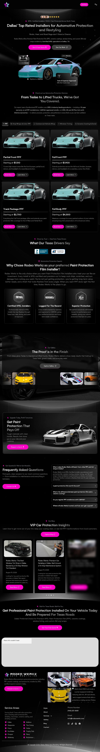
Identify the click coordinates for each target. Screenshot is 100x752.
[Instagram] (68, 724)
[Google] (76, 724)
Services (46, 716)
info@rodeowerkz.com (76, 718)
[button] (14, 587)
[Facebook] (80, 724)
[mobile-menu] (94, 4)
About (46, 712)
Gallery (46, 719)
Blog (45, 723)
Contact (46, 727)
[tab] (5, 124)
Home (45, 708)
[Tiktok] (72, 724)
